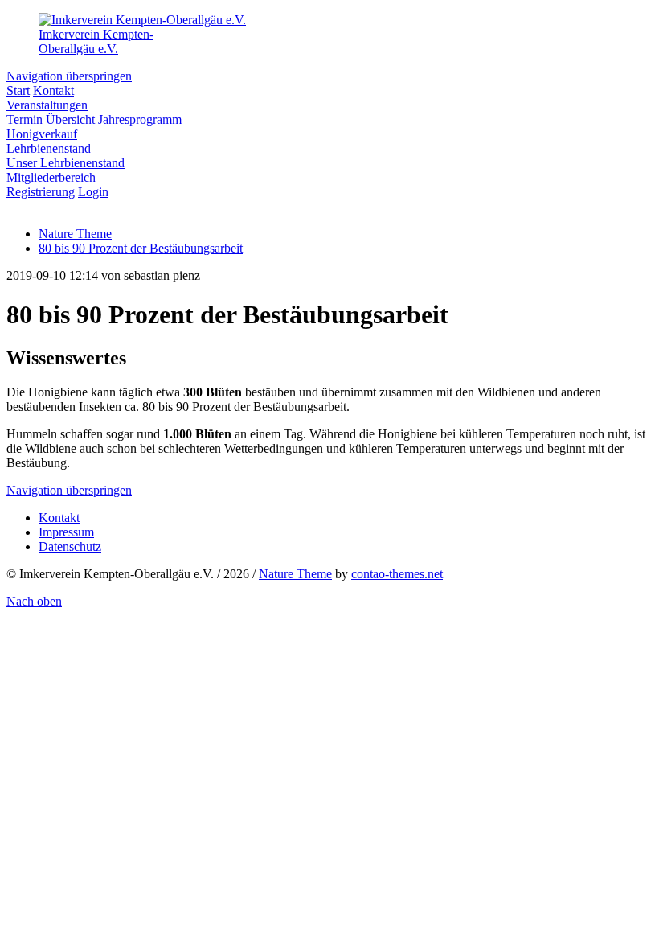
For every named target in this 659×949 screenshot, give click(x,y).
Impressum (66, 532)
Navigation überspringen (69, 76)
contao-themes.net (397, 574)
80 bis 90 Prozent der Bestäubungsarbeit (141, 248)
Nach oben (34, 601)
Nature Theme (295, 574)
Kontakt (59, 517)
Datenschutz (70, 546)
